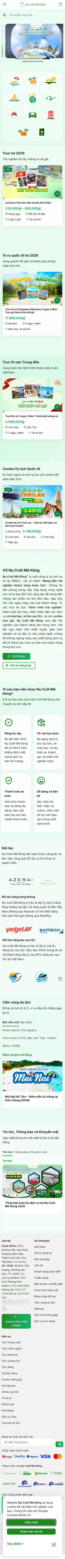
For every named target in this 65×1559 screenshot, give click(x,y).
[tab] (11, 1022)
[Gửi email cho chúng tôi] (21, 1302)
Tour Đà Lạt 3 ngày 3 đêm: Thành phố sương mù (31, 416)
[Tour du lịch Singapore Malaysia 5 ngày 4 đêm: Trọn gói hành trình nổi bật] (32, 288)
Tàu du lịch (35, 219)
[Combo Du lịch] (23, 132)
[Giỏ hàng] (60, 4)
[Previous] (4, 198)
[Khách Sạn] (50, 115)
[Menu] (5, 4)
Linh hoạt (13, 427)
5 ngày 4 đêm (33, 323)
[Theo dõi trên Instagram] (10, 1302)
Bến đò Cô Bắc (37, 214)
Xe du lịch (24, 329)
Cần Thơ (31, 427)
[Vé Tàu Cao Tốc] (14, 115)
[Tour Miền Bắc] (14, 97)
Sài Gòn (12, 323)
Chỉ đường (20, 1261)
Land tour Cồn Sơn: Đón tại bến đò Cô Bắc (28, 202)
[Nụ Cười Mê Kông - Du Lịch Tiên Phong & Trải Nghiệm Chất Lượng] (33, 4)
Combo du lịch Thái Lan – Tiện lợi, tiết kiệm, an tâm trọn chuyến (31, 524)
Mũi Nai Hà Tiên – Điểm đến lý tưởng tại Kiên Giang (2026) (31, 1098)
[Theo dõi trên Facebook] (4, 1302)
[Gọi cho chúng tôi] (27, 1302)
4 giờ (11, 219)
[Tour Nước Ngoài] (32, 97)
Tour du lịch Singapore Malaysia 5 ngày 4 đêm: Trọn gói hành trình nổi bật (31, 311)
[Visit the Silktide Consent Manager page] (54, 1545)
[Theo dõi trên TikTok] (15, 1302)
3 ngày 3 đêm (16, 432)
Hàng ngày (14, 214)
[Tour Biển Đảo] (14, 80)
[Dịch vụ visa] (41, 132)
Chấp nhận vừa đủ (31, 1531)
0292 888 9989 (20, 1285)
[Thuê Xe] (32, 115)
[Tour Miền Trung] (50, 80)
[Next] (61, 198)
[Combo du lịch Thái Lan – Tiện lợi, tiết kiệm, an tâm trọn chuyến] (32, 501)
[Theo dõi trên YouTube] (4, 1309)
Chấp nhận (31, 1522)
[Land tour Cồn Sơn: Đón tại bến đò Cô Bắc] (32, 181)
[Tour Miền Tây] (32, 80)
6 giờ (18, 219)
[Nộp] (4, 15)
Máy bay (13, 329)
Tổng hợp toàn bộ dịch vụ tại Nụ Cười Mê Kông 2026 (30, 1204)
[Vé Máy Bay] (50, 97)
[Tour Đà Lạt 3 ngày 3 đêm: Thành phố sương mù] (32, 395)
